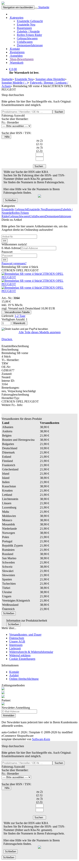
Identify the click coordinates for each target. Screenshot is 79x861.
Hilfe (6, 136)
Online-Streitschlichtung (24, 678)
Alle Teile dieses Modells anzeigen (40, 332)
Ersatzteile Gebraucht (30, 21)
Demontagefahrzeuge (30, 45)
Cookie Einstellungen (22, 658)
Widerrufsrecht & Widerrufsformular (31, 651)
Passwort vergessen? (14, 263)
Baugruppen (24, 28)
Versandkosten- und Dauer (25, 634)
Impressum (15, 645)
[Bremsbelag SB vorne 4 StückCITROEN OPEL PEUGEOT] (39, 277)
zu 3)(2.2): (39, 149)
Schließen (10, 200)
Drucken (7, 339)
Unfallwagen (25, 41)
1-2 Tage (20, 316)
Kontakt (14, 48)
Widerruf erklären (19, 655)
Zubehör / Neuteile (28, 31)
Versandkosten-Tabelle (16, 312)
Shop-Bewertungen (21, 59)
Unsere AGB (17, 641)
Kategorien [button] (16, 17)
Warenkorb (16, 62)
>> (4, 240)
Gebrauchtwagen (27, 38)
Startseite (43, 7)
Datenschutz (16, 638)
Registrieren (17, 52)
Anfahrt (14, 675)
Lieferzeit (15, 648)
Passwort (7, 251)
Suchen (58, 111)
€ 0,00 (13, 69)
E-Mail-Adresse (11, 248)
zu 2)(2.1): (39, 142)
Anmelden (16, 55)
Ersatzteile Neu (26, 24)
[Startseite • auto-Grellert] (3, 3)
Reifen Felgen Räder (29, 35)
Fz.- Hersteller (10, 122)
